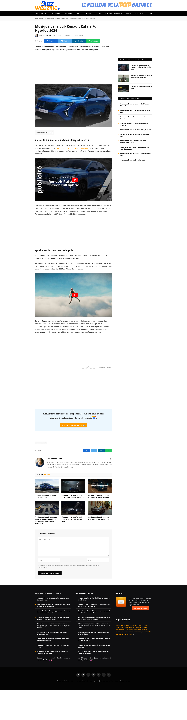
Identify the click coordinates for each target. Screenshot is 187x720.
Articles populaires (93, 681)
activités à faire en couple (124, 630)
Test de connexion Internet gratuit (132, 626)
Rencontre (108, 13)
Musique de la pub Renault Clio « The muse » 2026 (135, 135)
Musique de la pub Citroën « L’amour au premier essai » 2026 (133, 142)
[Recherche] (151, 13)
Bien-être (128, 13)
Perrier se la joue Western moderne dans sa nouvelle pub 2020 (134, 148)
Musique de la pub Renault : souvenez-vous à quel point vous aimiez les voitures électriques (46, 520)
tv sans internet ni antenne (133, 632)
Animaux (89, 13)
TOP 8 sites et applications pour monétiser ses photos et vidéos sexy (52, 652)
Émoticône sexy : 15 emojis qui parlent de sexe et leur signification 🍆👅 (53, 659)
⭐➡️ (73, 425)
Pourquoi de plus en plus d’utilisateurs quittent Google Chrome (53, 599)
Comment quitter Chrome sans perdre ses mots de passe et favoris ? (53, 640)
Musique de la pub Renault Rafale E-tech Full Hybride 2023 (73, 496)
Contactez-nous (140, 608)
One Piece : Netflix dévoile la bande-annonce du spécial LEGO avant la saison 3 (53, 618)
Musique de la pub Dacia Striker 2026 (141, 87)
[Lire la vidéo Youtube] (75, 179)
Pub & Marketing (42, 13)
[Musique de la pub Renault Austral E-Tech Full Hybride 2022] (73, 508)
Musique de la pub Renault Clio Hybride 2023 (45, 496)
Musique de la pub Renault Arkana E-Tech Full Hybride (98, 496)
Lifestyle (98, 13)
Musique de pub (60, 18)
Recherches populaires (106, 681)
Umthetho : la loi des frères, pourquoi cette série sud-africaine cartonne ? (53, 612)
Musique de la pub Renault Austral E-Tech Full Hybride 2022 (71, 519)
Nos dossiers (120, 625)
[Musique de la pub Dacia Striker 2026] (123, 88)
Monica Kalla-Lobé (46, 35)
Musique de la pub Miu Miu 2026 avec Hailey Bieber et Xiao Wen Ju (141, 67)
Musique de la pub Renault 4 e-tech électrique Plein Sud (135, 118)
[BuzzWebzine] (47, 5)
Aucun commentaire (77, 35)
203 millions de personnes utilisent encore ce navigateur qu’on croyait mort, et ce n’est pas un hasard (53, 626)
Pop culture (56, 13)
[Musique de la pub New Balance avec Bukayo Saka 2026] (123, 78)
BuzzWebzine (39, 18)
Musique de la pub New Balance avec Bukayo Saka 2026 (141, 76)
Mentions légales (119, 681)
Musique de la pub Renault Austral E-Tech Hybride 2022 (98, 518)
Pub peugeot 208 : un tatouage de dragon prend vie (134, 124)
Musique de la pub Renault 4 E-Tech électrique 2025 (135, 154)
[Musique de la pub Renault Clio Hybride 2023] (47, 486)
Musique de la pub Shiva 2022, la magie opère (135, 130)
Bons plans (139, 13)
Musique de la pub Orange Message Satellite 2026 (135, 111)
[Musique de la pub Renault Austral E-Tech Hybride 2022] (100, 508)
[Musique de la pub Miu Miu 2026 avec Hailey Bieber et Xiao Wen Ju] (123, 67)
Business (117, 13)
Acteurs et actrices (141, 627)
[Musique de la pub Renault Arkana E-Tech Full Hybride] (100, 486)
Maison (79, 13)
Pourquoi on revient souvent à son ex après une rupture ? (53, 646)
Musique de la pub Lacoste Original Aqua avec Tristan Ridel (135, 105)
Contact (128, 681)
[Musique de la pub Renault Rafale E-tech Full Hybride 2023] (73, 486)
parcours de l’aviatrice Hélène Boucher (72, 148)
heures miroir (127, 634)
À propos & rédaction (81, 681)
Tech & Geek (68, 13)
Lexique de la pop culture (134, 625)
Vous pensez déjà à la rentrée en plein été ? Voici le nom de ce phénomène (53, 605)
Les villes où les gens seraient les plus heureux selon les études (52, 633)
